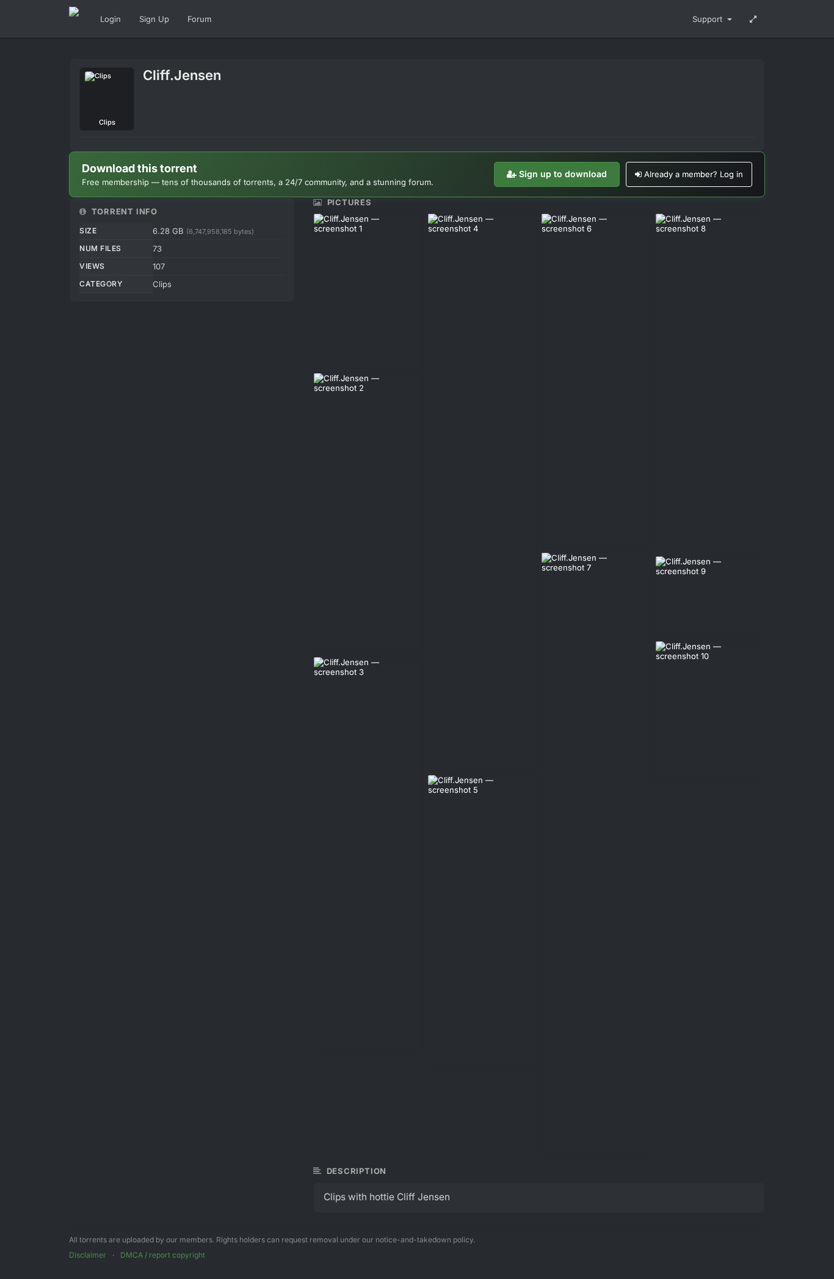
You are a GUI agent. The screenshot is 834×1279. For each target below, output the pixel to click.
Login (110, 19)
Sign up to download (563, 174)
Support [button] (708, 19)
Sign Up (154, 19)
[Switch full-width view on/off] (753, 19)
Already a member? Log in (693, 174)
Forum (199, 19)
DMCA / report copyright (162, 1254)
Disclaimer (87, 1254)
